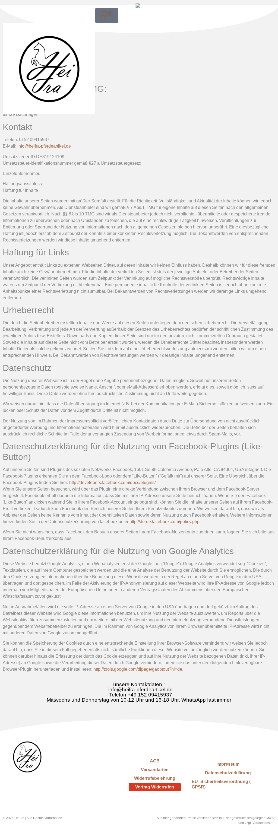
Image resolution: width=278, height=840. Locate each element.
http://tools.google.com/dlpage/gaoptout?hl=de (137, 669)
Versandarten (155, 769)
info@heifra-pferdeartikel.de (44, 146)
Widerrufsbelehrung (154, 778)
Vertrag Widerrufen (154, 787)
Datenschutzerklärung (228, 773)
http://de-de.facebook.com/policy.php (164, 521)
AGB (155, 761)
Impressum (227, 764)
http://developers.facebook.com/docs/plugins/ (112, 482)
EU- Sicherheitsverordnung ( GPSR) (221, 784)
